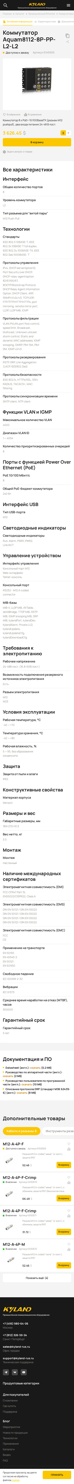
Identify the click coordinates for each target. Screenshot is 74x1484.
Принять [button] (57, 1475)
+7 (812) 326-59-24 (15, 1335)
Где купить (9, 1406)
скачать (35, 1067)
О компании (10, 1400)
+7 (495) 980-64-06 (15, 1323)
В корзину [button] (37, 142)
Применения (11, 1443)
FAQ (5, 1460)
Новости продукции (15, 1432)
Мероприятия (11, 1427)
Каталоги (9, 1449)
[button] (37, 1278)
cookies (15, 1480)
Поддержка (10, 1411)
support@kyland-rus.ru (18, 1358)
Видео (7, 1455)
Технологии (10, 1438)
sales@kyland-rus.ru (16, 1346)
